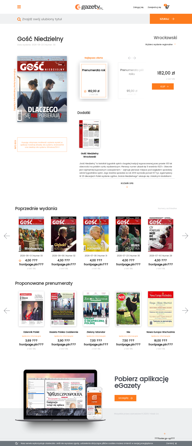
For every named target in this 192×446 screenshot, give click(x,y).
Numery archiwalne (167, 208)
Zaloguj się (138, 7)
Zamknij (170, 443)
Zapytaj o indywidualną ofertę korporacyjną (14, 90)
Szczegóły (123, 398)
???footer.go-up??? (165, 438)
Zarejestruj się (154, 7)
